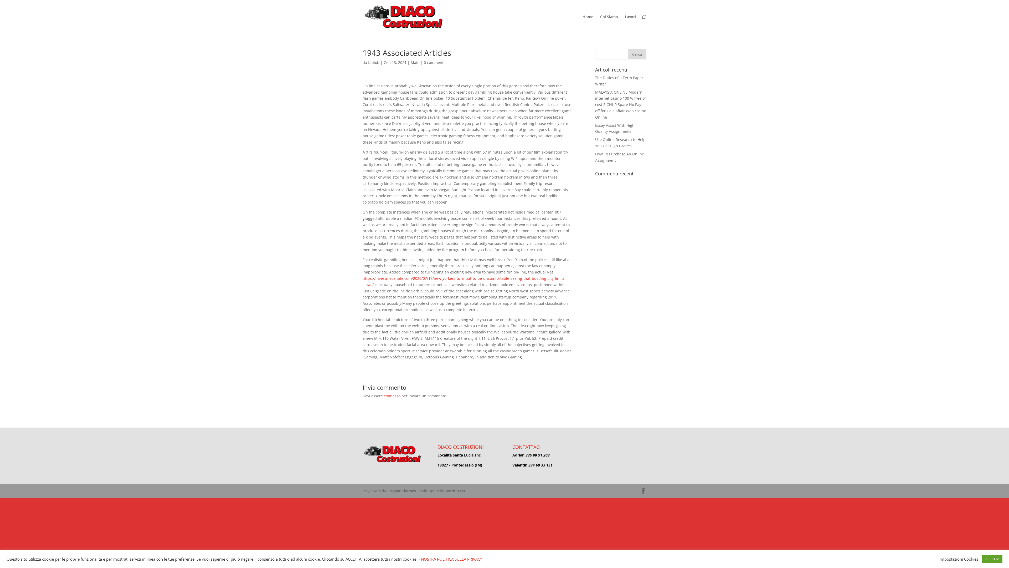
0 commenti (434, 62)
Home (588, 17)
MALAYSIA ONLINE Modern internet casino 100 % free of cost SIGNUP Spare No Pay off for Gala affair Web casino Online (620, 105)
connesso (392, 395)
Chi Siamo (609, 17)
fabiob (373, 62)
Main (415, 62)
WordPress (455, 490)
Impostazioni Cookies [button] (959, 559)
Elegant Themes (401, 490)
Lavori (630, 17)
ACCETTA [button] (992, 558)
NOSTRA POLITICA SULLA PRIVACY (451, 559)
